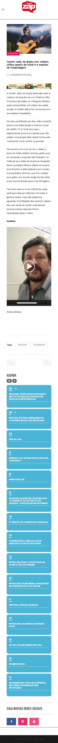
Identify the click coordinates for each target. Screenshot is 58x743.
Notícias (22, 345)
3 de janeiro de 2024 (20, 74)
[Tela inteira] (50, 303)
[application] (29, 266)
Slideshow (39, 345)
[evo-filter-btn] (9, 381)
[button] (29, 266)
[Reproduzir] (10, 303)
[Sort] (14, 381)
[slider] (27, 303)
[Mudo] (45, 303)
